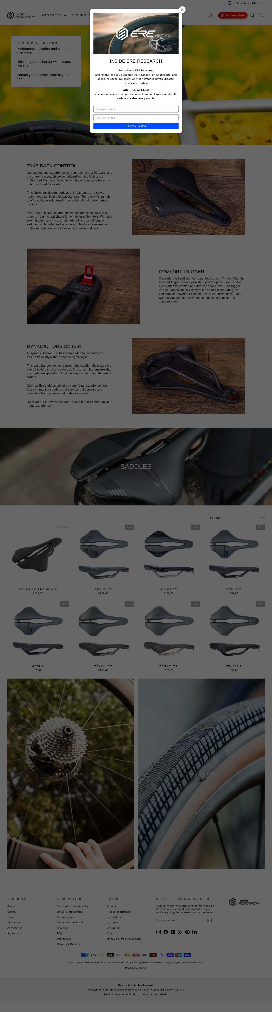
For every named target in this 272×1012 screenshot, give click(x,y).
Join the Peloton (136, 125)
